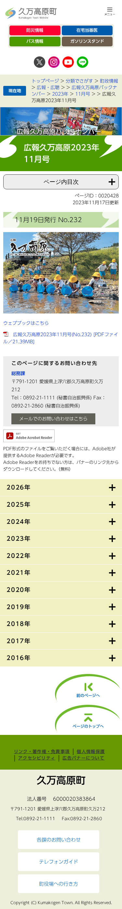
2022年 (19, 556)
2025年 (19, 504)
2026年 (19, 487)
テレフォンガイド (58, 861)
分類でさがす (79, 81)
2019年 (19, 607)
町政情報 (109, 81)
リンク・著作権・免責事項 (42, 752)
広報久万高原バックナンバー (59, 131)
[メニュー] (109, 11)
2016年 (19, 658)
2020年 (19, 590)
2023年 (60, 94)
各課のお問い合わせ (59, 839)
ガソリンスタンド (87, 41)
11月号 (82, 94)
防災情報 (34, 30)
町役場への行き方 (58, 883)
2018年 (19, 624)
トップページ (45, 81)
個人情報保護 (91, 752)
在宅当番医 (87, 30)
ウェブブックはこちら (26, 323)
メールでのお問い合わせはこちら (53, 419)
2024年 (19, 522)
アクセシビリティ (36, 758)
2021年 (19, 572)
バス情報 (34, 41)
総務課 (18, 373)
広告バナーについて (83, 758)
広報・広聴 (48, 87)
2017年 (19, 641)
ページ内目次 (61, 182)
